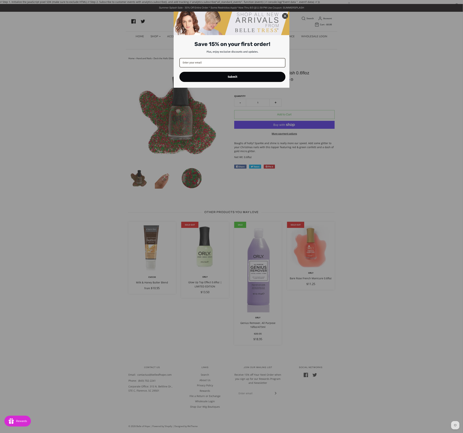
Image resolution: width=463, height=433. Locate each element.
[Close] (285, 16)
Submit (232, 76)
